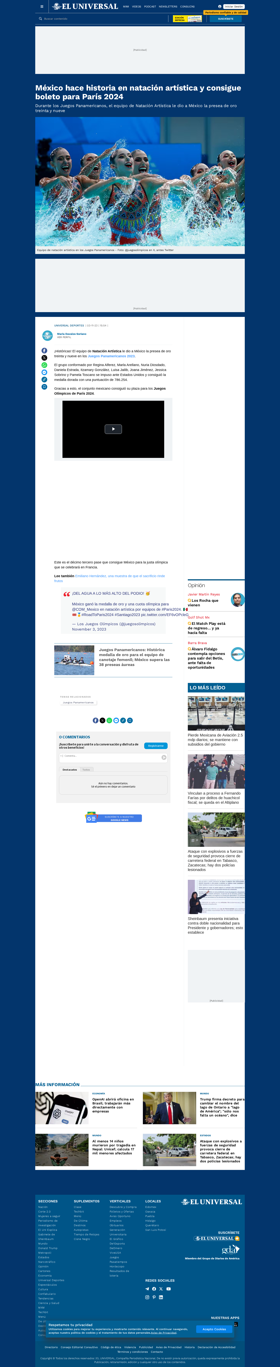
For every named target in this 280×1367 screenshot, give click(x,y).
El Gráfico (116, 1238)
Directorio (51, 1347)
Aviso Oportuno (120, 1216)
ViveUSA (115, 1252)
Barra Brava (197, 643)
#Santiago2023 (127, 615)
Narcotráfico (46, 1261)
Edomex (150, 1206)
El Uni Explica (47, 1229)
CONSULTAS (187, 6)
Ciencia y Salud (48, 1302)
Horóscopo (117, 1266)
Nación (43, 1206)
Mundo (43, 1243)
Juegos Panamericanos (78, 702)
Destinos (80, 1225)
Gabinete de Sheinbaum (46, 1236)
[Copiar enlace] (44, 379)
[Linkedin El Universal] (161, 1297)
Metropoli (44, 1252)
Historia (190, 1347)
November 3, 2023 (89, 629)
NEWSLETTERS (168, 6)
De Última (80, 1220)
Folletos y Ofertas (122, 1211)
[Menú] (42, 6)
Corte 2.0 (44, 1211)
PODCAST (150, 6)
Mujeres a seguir (49, 1216)
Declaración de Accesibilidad (216, 1347)
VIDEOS (136, 6)
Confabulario (47, 1293)
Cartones (44, 1270)
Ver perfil (64, 337)
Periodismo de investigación (48, 1223)
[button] (226, 18)
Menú (42, 1316)
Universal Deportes (69, 325)
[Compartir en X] (44, 358)
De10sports (117, 1243)
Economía (45, 1275)
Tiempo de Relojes (86, 1234)
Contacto (157, 1351)
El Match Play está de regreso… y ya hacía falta (206, 628)
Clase (78, 1206)
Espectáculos (47, 1284)
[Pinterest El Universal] (154, 1297)
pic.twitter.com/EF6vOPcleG (165, 615)
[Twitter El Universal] (161, 1289)
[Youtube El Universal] (168, 1289)
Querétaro (152, 1225)
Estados (43, 1257)
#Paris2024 (171, 609)
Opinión (196, 585)
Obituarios (117, 1225)
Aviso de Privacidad (169, 1347)
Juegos (114, 1257)
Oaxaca (150, 1211)
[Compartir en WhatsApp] (44, 365)
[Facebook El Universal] (154, 1289)
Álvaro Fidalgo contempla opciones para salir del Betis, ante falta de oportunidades (206, 658)
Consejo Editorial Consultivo (79, 1347)
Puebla (150, 1216)
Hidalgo (150, 1220)
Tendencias (46, 1298)
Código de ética (111, 1347)
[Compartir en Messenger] (44, 372)
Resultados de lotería (119, 1273)
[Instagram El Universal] (147, 1297)
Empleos (116, 1220)
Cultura (43, 1289)
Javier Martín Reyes (204, 594)
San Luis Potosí (155, 1229)
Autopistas (81, 1229)
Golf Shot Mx (199, 617)
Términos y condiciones (132, 1351)
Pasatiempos (118, 1261)
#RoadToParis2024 (98, 615)
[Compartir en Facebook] (44, 350)
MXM (126, 6)
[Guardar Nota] (44, 387)
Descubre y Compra (123, 1206)
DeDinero (116, 1248)
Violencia (130, 1347)
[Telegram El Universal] (147, 1289)
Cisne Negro (82, 1238)
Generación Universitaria (118, 1232)
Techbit (43, 1312)
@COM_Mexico (85, 609)
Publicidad (146, 1347)
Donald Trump (48, 1248)
